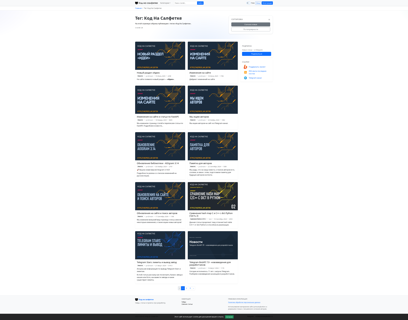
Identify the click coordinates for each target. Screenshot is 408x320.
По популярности (250, 29)
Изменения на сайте (200, 72)
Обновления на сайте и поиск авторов (157, 213)
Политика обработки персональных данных (244, 302)
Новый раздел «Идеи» (148, 72)
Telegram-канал (255, 78)
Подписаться (256, 54)
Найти (200, 3)
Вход (258, 3)
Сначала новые (250, 24)
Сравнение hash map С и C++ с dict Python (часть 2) (211, 214)
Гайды (184, 302)
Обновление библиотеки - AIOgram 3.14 (158, 163)
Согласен (229, 317)
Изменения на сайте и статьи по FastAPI (158, 116)
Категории (164, 3)
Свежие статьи (187, 304)
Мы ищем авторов (199, 116)
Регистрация (267, 3)
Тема (253, 3)
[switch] (248, 3)
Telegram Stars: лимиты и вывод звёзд (157, 262)
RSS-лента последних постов (257, 72)
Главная (138, 8)
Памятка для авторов (200, 163)
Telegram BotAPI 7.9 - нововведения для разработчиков (210, 263)
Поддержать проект (257, 67)
